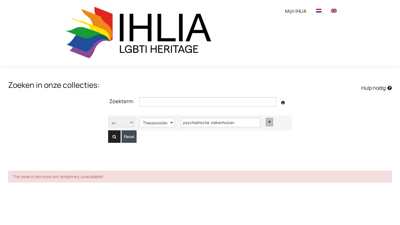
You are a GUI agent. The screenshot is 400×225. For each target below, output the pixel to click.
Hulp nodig (374, 87)
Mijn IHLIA (296, 11)
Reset (129, 136)
